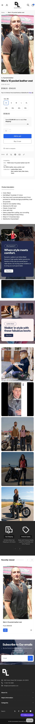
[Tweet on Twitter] (11, 154)
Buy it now (17, 141)
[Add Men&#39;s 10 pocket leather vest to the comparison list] (31, 630)
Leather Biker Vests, (16, 169)
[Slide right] (32, 44)
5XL (25, 108)
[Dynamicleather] (5, 676)
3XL (13, 108)
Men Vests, (25, 171)
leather (11, 167)
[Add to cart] (5, 630)
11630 (7, 167)
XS (6, 103)
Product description (8, 187)
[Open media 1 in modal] (17, 44)
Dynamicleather (7, 78)
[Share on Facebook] (7, 154)
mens (15, 167)
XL (26, 103)
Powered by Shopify (23, 721)
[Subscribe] (30, 658)
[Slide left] (3, 44)
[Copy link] (24, 154)
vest (23, 167)
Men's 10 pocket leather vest (12, 622)
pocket (19, 167)
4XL (19, 108)
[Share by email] (19, 155)
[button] (2, 5)
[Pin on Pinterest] (15, 154)
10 (4, 167)
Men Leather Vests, (16, 171)
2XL (6, 108)
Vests (12, 173)
